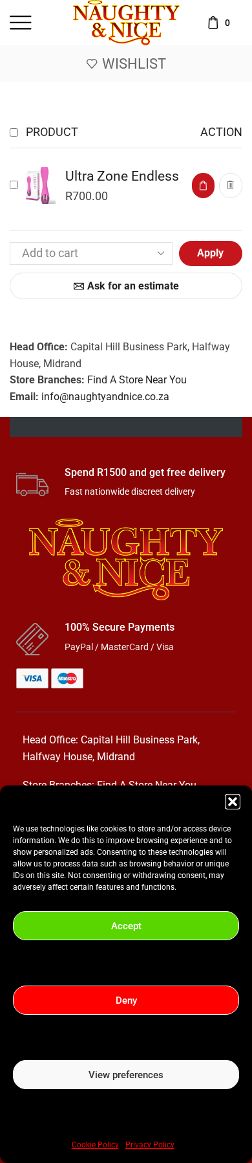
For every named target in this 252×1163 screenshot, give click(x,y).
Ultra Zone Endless (122, 176)
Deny (126, 1000)
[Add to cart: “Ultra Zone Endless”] (203, 185)
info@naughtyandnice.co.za (105, 396)
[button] (232, 801)
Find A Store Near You (137, 380)
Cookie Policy (95, 1144)
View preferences (126, 1075)
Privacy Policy (149, 1144)
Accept (126, 926)
